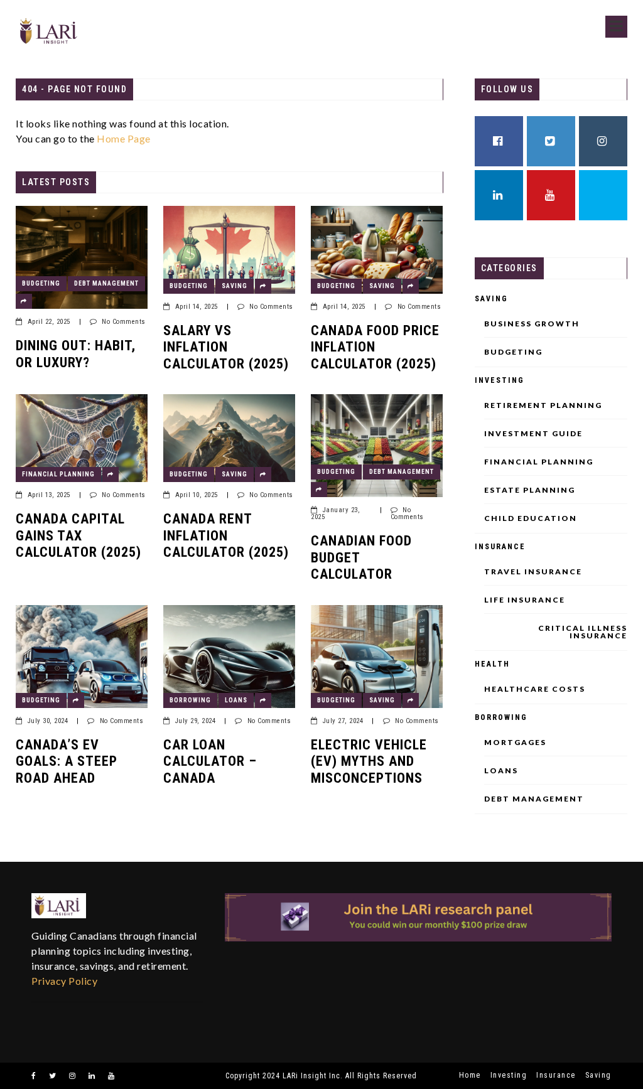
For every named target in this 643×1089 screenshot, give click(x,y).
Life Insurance (524, 600)
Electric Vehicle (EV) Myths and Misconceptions (369, 761)
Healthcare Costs (534, 689)
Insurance (500, 546)
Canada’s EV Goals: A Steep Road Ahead (66, 761)
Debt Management (106, 283)
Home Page (124, 138)
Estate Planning (529, 490)
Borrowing (190, 700)
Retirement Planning (543, 405)
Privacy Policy (64, 981)
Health (492, 664)
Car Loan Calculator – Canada (210, 761)
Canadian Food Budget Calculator (361, 557)
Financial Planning (58, 474)
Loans (236, 700)
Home (470, 1075)
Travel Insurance (533, 572)
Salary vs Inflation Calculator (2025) (226, 347)
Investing (499, 380)
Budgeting (41, 283)
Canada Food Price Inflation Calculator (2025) (375, 347)
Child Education (530, 518)
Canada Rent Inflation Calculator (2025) (226, 535)
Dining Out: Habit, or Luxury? (76, 354)
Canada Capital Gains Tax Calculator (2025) (78, 535)
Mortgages (515, 742)
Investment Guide (533, 433)
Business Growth (532, 324)
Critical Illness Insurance (582, 632)
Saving (234, 285)
